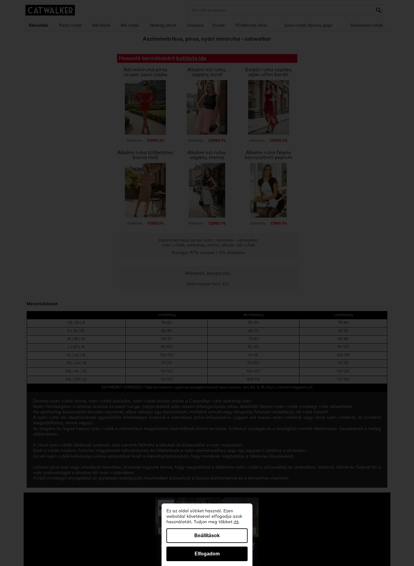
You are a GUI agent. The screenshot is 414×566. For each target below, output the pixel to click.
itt (236, 522)
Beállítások (207, 535)
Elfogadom (207, 553)
